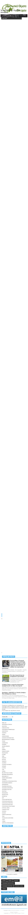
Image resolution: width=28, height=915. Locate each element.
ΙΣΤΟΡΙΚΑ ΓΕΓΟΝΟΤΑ (6, 764)
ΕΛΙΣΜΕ (4, 754)
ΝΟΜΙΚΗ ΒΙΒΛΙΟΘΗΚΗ (7, 777)
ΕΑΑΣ (3, 747)
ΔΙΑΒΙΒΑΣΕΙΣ (5, 742)
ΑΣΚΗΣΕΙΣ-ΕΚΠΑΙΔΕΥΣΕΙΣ (8, 737)
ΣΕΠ (3, 797)
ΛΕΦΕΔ (3, 771)
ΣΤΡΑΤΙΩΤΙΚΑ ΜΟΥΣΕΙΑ (7, 801)
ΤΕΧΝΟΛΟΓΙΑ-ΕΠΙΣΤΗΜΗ (7, 818)
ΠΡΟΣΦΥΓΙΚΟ (5, 794)
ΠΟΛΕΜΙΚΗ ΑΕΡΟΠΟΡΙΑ (7, 787)
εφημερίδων (15, 874)
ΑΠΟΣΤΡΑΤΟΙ (5, 731)
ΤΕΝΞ (3, 816)
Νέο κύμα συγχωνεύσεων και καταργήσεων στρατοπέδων (17, 675)
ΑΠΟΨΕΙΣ (4, 732)
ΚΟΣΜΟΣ (4, 766)
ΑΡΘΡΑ (3, 734)
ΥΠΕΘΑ (3, 821)
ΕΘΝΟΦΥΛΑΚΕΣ (5, 751)
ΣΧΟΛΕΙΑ (4, 811)
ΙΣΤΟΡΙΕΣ (4, 762)
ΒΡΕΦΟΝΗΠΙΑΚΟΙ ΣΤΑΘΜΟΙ (8, 739)
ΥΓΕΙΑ (3, 819)
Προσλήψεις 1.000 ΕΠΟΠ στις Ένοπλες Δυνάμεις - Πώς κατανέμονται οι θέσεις (14, 693)
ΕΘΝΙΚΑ (4, 749)
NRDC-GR (4, 722)
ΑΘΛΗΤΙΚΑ (4, 726)
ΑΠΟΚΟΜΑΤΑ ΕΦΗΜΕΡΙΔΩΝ (8, 729)
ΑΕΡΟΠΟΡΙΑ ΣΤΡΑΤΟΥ (7, 724)
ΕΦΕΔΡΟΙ (4, 761)
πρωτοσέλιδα (10, 874)
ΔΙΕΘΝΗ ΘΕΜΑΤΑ (6, 746)
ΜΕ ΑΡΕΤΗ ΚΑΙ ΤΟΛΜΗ (7, 772)
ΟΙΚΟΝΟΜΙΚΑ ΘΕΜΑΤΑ (7, 782)
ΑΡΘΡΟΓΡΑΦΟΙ (5, 736)
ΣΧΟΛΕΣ (4, 812)
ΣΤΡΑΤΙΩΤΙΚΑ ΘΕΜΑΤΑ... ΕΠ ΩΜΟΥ (17, 910)
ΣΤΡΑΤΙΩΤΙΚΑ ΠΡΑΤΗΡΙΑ (7, 802)
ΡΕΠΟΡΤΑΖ (4, 796)
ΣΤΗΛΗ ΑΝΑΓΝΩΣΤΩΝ (7, 799)
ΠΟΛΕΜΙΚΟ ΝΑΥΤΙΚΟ (6, 789)
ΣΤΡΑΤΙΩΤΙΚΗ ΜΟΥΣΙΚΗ (7, 804)
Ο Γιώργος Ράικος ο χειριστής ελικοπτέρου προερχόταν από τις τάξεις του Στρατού (12, 685)
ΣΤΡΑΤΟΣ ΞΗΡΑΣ (5, 807)
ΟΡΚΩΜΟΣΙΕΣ (5, 784)
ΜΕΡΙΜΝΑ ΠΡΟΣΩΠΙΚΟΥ (7, 774)
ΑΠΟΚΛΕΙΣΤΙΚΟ (5, 727)
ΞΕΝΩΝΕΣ (4, 779)
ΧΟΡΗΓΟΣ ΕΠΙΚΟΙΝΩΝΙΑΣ (7, 822)
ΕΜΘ (3, 756)
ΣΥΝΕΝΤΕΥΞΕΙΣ (5, 809)
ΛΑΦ (3, 769)
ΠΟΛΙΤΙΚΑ (4, 791)
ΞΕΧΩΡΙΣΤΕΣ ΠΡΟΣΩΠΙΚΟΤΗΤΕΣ (9, 781)
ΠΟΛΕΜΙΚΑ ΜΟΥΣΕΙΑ (7, 786)
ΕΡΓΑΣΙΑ (4, 759)
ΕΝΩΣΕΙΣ (4, 757)
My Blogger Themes (20, 913)
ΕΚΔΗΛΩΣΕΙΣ (5, 752)
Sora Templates (11, 913)
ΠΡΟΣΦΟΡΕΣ (5, 792)
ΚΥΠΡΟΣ (4, 767)
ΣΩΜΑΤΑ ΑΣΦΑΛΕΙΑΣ (6, 814)
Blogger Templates (14, 912)
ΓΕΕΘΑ (3, 741)
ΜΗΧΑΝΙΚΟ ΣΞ (5, 776)
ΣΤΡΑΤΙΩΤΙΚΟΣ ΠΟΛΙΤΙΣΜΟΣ (8, 806)
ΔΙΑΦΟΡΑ (4, 744)
